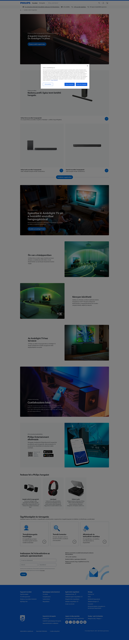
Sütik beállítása (48, 84)
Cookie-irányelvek (54, 80)
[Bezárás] (87, 65)
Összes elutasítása (69, 84)
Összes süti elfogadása (81, 84)
